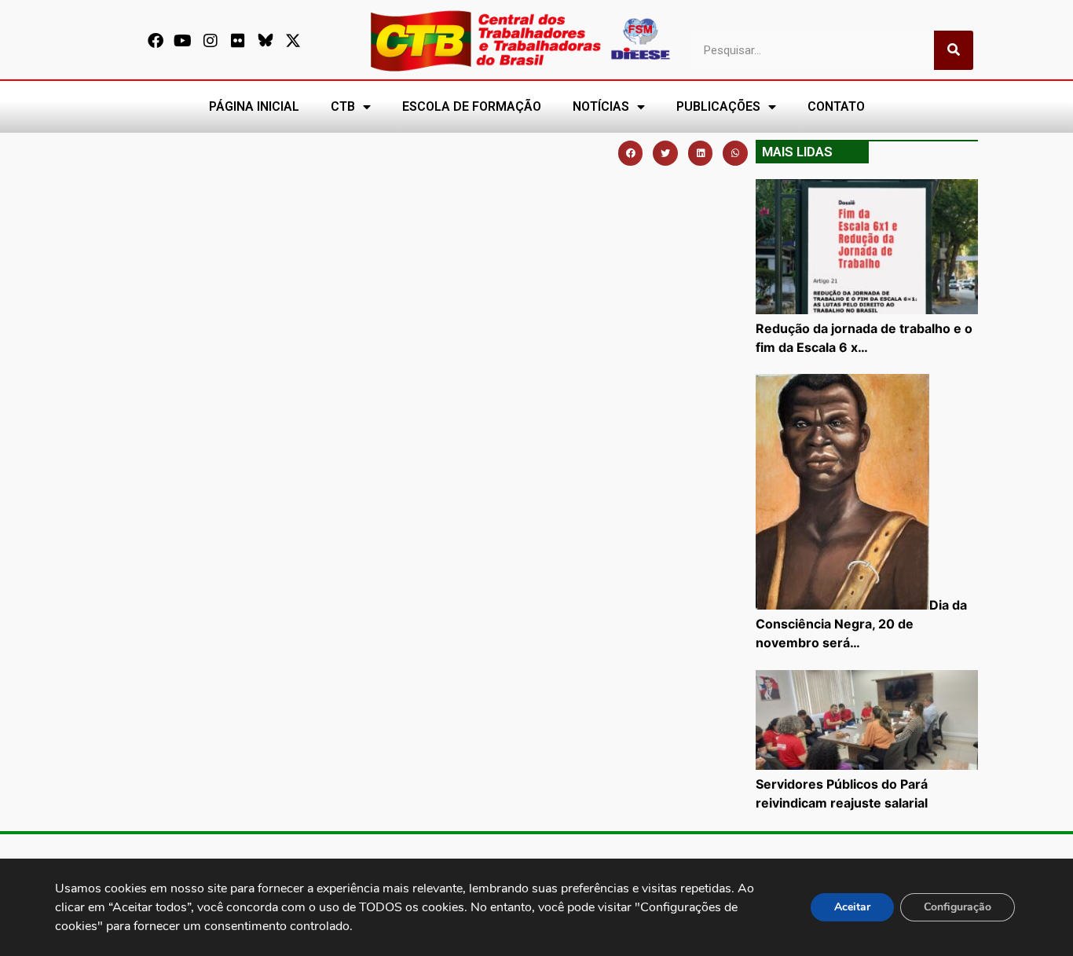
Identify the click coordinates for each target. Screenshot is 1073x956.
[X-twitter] (293, 40)
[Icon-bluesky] (265, 40)
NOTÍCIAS (601, 106)
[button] (630, 153)
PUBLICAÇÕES (718, 106)
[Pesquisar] (953, 50)
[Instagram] (210, 40)
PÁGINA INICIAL (254, 106)
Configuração (957, 906)
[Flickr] (238, 40)
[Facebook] (155, 40)
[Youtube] (183, 40)
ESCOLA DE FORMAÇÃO (471, 106)
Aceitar (852, 906)
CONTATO (836, 106)
